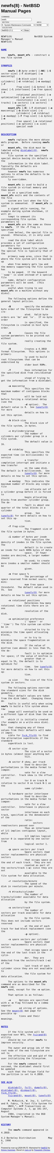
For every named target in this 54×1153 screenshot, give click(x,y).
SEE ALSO (6, 1082)
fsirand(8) (40, 1034)
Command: (6, 17)
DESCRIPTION (8, 134)
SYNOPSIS (6, 65)
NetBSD (44, 1148)
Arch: (40, 22)
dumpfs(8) (40, 1087)
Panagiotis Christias (42, 1150)
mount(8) (17, 1010)
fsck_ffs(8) (29, 735)
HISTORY (6, 1124)
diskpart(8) (28, 1090)
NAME (4, 49)
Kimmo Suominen (8, 1150)
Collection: (7, 27)
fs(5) (28, 1087)
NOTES (4, 1026)
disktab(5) (15, 1087)
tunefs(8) (42, 407)
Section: (6, 22)
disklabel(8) (28, 150)
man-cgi (28, 1150)
